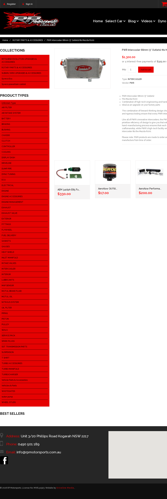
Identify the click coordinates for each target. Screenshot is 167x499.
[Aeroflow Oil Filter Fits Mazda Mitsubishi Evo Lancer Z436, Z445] (113, 172)
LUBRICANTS (8, 280)
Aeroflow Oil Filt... (107, 188)
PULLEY (5, 324)
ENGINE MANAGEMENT (12, 202)
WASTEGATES (8, 391)
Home (98, 21)
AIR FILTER (7, 107)
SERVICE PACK (8, 335)
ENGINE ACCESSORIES (12, 196)
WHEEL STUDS (9, 402)
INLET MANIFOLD (10, 258)
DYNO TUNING (8, 174)
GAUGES (6, 246)
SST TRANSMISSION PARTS (14, 347)
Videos (146, 21)
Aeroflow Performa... (150, 188)
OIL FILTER (7, 308)
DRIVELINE (6, 163)
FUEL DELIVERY (9, 235)
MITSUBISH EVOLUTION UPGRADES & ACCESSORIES (19, 60)
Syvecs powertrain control (14, 84)
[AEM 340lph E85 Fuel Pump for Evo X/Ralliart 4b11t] (72, 172)
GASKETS (6, 241)
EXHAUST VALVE (9, 213)
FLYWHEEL (7, 230)
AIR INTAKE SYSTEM (11, 113)
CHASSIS (6, 135)
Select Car (113, 21)
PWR (132, 83)
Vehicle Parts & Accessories (15, 380)
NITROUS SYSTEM (10, 302)
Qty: (124, 69)
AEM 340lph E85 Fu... (69, 189)
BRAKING (6, 124)
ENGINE (5, 191)
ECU (4, 180)
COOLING (6, 152)
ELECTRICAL (8, 185)
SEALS (5, 330)
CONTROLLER (8, 146)
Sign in (29, 4)
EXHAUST (6, 207)
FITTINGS (6, 224)
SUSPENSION (8, 352)
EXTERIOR (6, 219)
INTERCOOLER (135, 79)
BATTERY (6, 118)
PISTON (5, 319)
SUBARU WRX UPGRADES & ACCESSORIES (21, 73)
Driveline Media (65, 488)
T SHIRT (5, 358)
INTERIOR (6, 274)
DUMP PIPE (7, 169)
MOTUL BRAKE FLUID (12, 291)
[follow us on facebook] (4, 457)
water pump (7, 397)
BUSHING (6, 130)
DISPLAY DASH (8, 157)
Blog (132, 21)
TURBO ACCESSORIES (12, 363)
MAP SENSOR (8, 285)
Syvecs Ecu (7, 79)
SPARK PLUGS (8, 341)
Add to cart (146, 69)
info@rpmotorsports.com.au (39, 452)
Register (11, 4)
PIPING (5, 313)
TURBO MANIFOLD (10, 369)
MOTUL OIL (7, 296)
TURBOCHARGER (10, 374)
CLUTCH (6, 141)
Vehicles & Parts (9, 385)
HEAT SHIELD (8, 252)
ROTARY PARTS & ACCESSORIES (28, 40)
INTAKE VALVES (9, 263)
